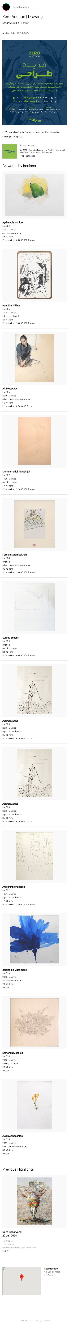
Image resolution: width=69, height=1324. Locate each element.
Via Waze (48, 1275)
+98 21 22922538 (27, 156)
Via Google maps (52, 1272)
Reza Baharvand (12, 1232)
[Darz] (6, 7)
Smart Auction (11, 23)
